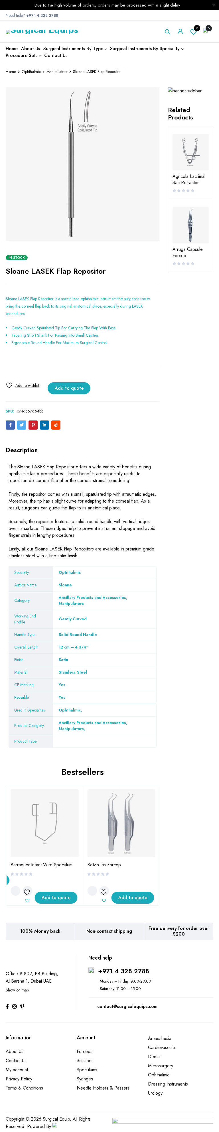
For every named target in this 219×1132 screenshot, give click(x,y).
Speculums (87, 1069)
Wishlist (197, 28)
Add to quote (69, 388)
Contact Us (16, 1060)
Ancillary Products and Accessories (92, 722)
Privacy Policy (19, 1079)
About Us (14, 1051)
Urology (155, 1093)
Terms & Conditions (24, 1088)
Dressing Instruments (168, 1084)
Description (22, 450)
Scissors (84, 1060)
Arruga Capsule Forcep (188, 252)
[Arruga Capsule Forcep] (191, 225)
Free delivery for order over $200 (179, 931)
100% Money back (40, 931)
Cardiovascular (162, 1047)
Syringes (85, 1079)
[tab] (22, 450)
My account (17, 1069)
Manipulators (56, 71)
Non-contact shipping (109, 931)
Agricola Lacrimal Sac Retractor (189, 179)
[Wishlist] (22, 385)
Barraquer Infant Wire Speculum (41, 864)
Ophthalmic (31, 71)
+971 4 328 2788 (123, 970)
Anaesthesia (159, 1038)
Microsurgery (160, 1065)
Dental (154, 1056)
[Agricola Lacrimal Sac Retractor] (191, 152)
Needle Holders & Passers (103, 1088)
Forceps (84, 1051)
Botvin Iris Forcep (104, 864)
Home (11, 71)
